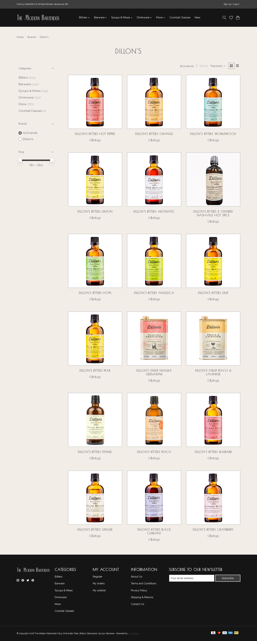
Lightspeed (133, 633)
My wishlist (99, 590)
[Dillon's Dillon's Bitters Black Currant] (154, 497)
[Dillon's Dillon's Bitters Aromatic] (154, 179)
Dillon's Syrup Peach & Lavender (213, 372)
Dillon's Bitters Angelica (154, 293)
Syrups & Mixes (30, 91)
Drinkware (26, 97)
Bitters (23, 77)
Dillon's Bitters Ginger (95, 529)
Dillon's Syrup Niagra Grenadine (154, 372)
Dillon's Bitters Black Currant (154, 531)
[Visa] (224, 633)
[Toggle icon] (224, 18)
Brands (32, 37)
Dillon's (28, 139)
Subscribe (228, 578)
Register (97, 576)
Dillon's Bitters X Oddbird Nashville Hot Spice (213, 213)
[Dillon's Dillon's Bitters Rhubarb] (213, 419)
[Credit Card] (213, 633)
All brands (30, 133)
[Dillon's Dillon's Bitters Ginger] (95, 497)
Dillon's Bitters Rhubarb (213, 452)
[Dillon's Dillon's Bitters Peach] (154, 419)
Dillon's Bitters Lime (213, 293)
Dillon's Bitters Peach (154, 452)
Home (20, 37)
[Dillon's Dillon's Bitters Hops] (95, 260)
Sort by (204, 65)
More (22, 104)
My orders (99, 583)
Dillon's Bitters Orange (154, 134)
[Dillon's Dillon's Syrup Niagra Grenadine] (154, 338)
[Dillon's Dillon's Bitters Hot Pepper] (95, 101)
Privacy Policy (139, 590)
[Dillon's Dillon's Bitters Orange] (154, 101)
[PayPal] (236, 633)
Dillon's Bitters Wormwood (213, 134)
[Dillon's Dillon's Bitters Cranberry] (213, 497)
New (198, 17)
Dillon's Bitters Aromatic (154, 211)
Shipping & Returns (142, 597)
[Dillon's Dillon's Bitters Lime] (213, 260)
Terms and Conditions (143, 583)
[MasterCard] (219, 633)
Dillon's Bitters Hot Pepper (95, 134)
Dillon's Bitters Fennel (95, 452)
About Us (136, 576)
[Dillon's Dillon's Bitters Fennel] (95, 419)
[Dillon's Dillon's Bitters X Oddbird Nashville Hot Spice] (213, 179)
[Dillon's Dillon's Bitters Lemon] (95, 179)
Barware (25, 84)
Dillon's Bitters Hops (95, 293)
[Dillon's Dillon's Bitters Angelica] (154, 260)
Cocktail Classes (180, 17)
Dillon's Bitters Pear (95, 370)
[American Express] (230, 633)
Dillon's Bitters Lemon (95, 211)
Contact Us (137, 604)
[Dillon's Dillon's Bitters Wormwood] (213, 101)
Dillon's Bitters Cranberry (213, 529)
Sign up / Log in (231, 4)
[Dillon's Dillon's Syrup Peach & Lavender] (213, 338)
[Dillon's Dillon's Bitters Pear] (95, 338)
